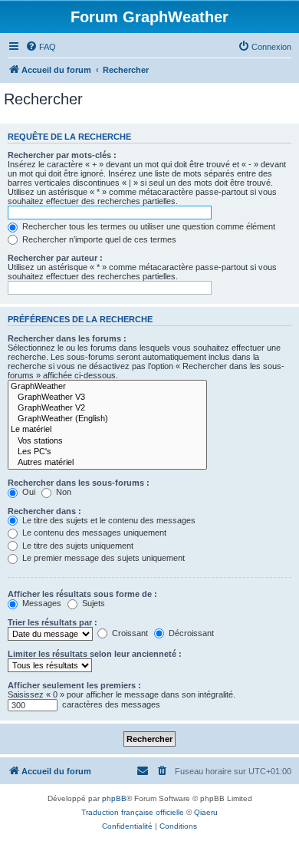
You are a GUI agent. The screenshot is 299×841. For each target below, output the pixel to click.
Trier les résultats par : (52, 622)
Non (62, 491)
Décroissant (190, 633)
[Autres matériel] (107, 462)
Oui (27, 491)
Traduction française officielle (132, 812)
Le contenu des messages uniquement (93, 532)
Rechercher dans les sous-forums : (79, 482)
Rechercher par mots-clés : (62, 155)
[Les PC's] (107, 452)
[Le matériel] (107, 429)
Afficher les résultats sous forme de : (82, 594)
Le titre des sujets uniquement (76, 545)
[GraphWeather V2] (107, 408)
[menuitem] (40, 47)
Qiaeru (206, 812)
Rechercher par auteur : (55, 257)
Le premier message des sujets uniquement (102, 557)
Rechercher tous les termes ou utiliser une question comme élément (147, 226)
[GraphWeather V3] (107, 397)
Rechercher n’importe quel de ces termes (98, 239)
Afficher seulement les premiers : (74, 685)
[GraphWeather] (107, 386)
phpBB (114, 798)
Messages (40, 603)
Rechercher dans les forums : (67, 338)
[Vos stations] (107, 441)
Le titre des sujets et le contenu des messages (108, 520)
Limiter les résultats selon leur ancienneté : (95, 653)
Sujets (92, 603)
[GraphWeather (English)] (107, 419)
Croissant (129, 633)
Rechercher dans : (44, 511)
